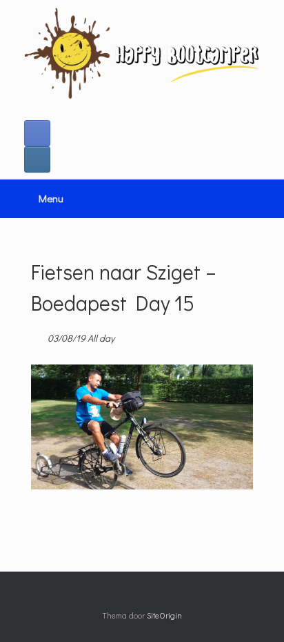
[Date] (38, 335)
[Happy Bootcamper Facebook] (37, 133)
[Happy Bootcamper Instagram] (37, 159)
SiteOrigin (164, 615)
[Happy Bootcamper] (142, 53)
